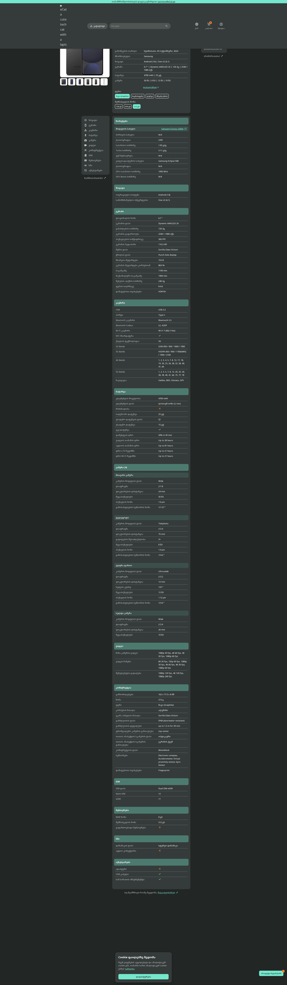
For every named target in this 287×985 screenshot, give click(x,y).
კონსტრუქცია (93, 150)
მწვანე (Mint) (162, 96)
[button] (85, 52)
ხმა (88, 165)
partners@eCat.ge (166, 1)
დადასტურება (143, 976)
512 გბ (136, 106)
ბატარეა (91, 135)
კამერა (90, 140)
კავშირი (91, 130)
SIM (88, 155)
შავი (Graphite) (122, 96)
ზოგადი (90, 120)
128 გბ (119, 106)
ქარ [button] (197, 25)
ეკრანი (90, 125)
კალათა (209, 25)
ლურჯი (150, 96)
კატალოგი (97, 26)
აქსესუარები (93, 170)
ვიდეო (90, 145)
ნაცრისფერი (137, 96)
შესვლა (221, 25)
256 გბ (127, 106)
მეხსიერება (92, 160)
